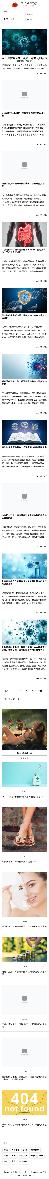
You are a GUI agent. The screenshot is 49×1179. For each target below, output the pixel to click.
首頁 (6, 691)
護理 (14, 1161)
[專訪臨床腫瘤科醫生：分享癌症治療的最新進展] (24, 432)
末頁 (40, 691)
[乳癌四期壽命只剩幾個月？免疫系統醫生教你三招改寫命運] (24, 566)
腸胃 (6, 1161)
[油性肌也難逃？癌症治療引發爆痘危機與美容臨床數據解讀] (24, 498)
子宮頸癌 (23, 1161)
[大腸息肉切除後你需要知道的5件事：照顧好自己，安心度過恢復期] (24, 234)
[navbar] (5, 12)
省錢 (14, 1156)
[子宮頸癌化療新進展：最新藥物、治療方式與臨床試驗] (24, 300)
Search (30, 20)
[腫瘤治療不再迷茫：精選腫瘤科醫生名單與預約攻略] (24, 366)
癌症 (6, 1150)
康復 (33, 1156)
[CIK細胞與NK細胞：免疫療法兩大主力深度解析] (24, 95)
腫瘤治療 (35, 1150)
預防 (41, 1156)
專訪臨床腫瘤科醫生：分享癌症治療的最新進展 (24, 447)
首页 (6, 19)
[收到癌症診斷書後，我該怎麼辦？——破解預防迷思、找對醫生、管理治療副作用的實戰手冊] (24, 632)
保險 (6, 1156)
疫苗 (25, 1150)
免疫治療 (16, 1150)
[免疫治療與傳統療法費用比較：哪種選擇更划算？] (24, 166)
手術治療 (23, 1156)
